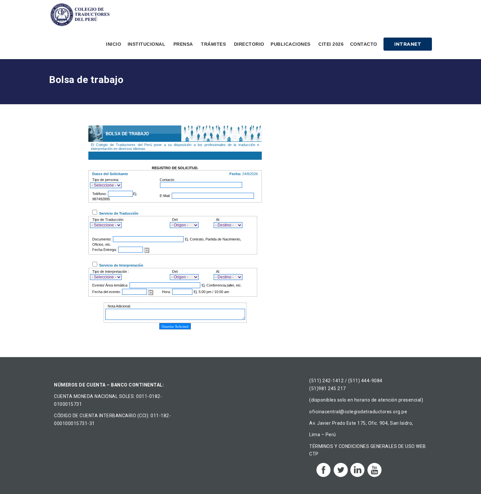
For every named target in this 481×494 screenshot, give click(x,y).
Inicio (113, 44)
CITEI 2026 (331, 44)
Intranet (407, 44)
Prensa (183, 44)
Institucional (147, 44)
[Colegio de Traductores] (81, 14)
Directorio (249, 44)
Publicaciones (291, 44)
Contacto (363, 44)
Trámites (213, 44)
